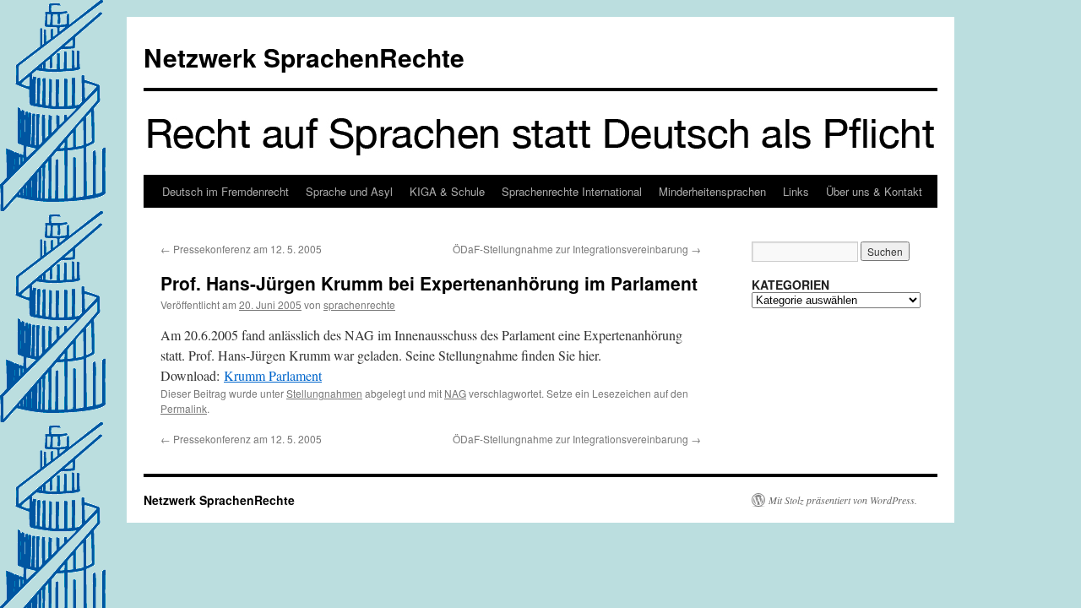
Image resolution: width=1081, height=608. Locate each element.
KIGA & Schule (447, 191)
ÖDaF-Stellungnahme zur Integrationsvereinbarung (577, 249)
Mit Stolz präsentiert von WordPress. (843, 500)
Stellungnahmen (324, 393)
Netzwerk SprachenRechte (304, 57)
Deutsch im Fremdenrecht (225, 191)
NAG (455, 393)
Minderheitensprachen (712, 191)
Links (796, 191)
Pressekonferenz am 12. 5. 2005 (241, 249)
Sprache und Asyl (349, 191)
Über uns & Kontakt (874, 191)
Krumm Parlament (273, 375)
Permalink (183, 408)
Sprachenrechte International (572, 191)
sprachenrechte (359, 304)
